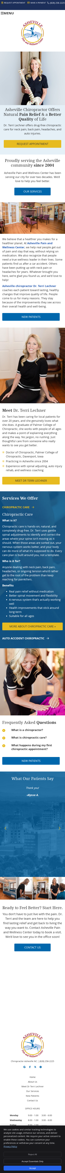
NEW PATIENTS (31, 317)
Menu (9, 13)
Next (59, 828)
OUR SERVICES (32, 191)
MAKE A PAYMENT (38, 3)
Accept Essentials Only (32, 1161)
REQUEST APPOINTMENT (32, 144)
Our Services (32, 1091)
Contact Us (32, 1100)
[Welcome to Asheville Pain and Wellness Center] (32, 44)
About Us (32, 1081)
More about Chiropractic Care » (32, 626)
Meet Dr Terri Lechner (31, 480)
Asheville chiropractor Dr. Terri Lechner (29, 286)
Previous (5, 828)
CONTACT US (32, 947)
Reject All (32, 1154)
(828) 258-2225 (57, 2)
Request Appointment (14, 3)
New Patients (32, 1095)
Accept (32, 1168)
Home (33, 1077)
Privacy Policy (10, 1146)
